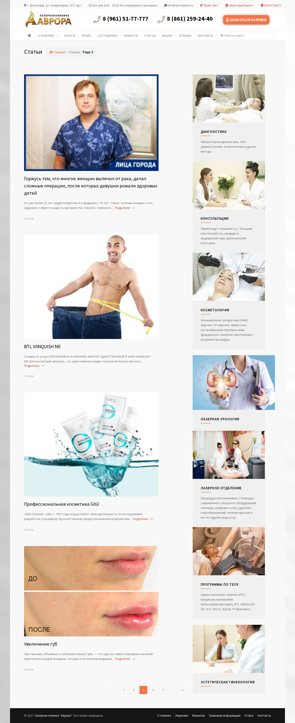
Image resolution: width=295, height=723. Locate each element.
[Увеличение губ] (91, 591)
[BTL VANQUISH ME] (91, 287)
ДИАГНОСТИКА (214, 131)
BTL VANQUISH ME (42, 346)
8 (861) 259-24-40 (190, 18)
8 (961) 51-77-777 (126, 18)
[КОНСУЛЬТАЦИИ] (234, 185)
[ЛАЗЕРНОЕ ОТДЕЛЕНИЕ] (234, 455)
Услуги (248, 715)
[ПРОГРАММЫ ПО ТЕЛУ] (234, 551)
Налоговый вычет (240, 5)
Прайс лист (210, 5)
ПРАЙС (86, 35)
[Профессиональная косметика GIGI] (91, 444)
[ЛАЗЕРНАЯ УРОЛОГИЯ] (234, 382)
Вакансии (198, 715)
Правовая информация (224, 715)
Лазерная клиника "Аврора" (53, 715)
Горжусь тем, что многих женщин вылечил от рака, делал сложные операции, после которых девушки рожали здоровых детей (90, 185)
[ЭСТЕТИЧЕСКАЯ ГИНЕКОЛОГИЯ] (234, 649)
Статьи (29, 218)
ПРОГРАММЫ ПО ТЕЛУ (220, 584)
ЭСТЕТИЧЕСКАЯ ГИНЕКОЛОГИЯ (228, 682)
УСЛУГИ (69, 35)
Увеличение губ (40, 644)
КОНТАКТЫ (205, 35)
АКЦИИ (167, 35)
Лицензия (181, 715)
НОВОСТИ (131, 35)
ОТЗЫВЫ (185, 35)
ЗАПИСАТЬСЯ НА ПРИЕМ (248, 20)
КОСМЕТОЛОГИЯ (215, 310)
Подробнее (122, 208)
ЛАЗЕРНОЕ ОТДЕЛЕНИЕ (221, 488)
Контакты (264, 715)
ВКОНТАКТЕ (272, 5)
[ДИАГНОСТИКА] (234, 98)
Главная (60, 52)
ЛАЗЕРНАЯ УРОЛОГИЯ (220, 419)
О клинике (164, 715)
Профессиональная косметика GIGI (61, 504)
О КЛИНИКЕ (46, 35)
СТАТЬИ (150, 35)
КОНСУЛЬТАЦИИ (215, 218)
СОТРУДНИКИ (107, 35)
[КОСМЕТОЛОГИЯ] (234, 277)
